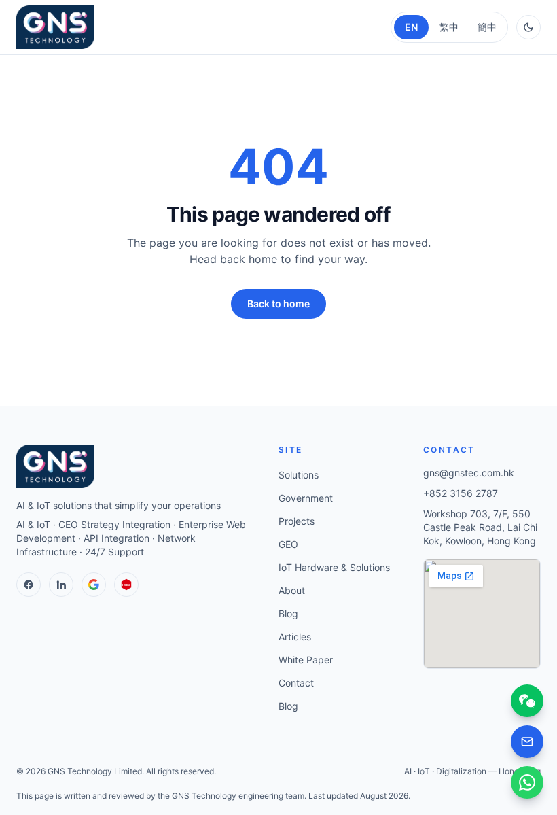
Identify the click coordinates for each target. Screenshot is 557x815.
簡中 (487, 27)
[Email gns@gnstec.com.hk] (527, 741)
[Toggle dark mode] (528, 27)
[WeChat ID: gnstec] (527, 700)
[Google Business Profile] (94, 584)
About (291, 590)
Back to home (278, 303)
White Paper (305, 659)
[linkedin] (61, 584)
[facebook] (28, 584)
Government (305, 498)
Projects (296, 521)
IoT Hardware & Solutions (334, 567)
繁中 (449, 27)
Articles (294, 636)
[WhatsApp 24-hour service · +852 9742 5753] (527, 782)
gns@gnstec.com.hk (468, 473)
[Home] (55, 27)
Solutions (298, 475)
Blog (288, 613)
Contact (296, 683)
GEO (288, 544)
